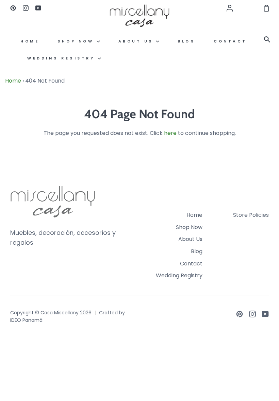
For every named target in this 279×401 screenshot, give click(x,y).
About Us (137, 41)
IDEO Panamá (26, 320)
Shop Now (77, 41)
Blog (186, 41)
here (170, 133)
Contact (230, 41)
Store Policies (251, 215)
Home (29, 41)
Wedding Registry (62, 58)
